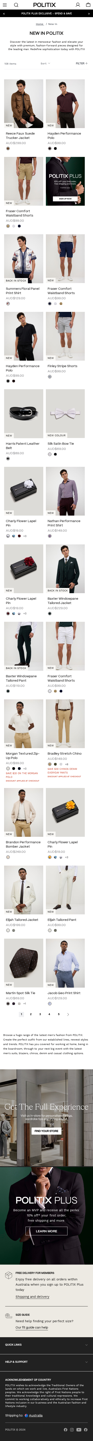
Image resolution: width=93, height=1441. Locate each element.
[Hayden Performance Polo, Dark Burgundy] (50, 148)
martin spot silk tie (20, 993)
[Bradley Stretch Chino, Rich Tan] (50, 764)
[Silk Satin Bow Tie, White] (50, 454)
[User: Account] (77, 5)
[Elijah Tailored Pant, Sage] (55, 930)
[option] (65, 103)
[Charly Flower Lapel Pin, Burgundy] (19, 536)
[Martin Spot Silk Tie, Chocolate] (8, 1004)
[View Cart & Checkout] (88, 6)
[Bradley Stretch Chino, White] (61, 764)
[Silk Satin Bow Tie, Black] (55, 454)
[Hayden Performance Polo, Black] (55, 148)
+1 (24, 1004)
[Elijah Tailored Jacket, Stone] (8, 930)
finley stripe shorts (62, 366)
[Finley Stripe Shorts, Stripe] (50, 377)
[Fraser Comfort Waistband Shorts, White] (13, 226)
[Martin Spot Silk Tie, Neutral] (19, 1004)
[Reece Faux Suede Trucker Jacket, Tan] (8, 148)
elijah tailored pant (62, 920)
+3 (24, 536)
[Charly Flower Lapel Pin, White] (8, 536)
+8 (66, 764)
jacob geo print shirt (64, 993)
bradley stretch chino (65, 753)
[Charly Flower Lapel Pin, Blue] (13, 536)
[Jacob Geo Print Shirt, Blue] (50, 1004)
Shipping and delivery (32, 1297)
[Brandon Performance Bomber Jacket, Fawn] (8, 857)
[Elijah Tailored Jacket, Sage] (13, 930)
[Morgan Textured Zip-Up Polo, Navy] (19, 769)
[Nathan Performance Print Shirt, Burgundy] (50, 536)
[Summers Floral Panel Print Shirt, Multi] (8, 304)
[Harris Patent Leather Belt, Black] (8, 459)
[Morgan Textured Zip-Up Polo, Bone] (8, 769)
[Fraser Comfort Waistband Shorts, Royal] (19, 226)
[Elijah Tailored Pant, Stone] (50, 930)
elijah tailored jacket (22, 920)
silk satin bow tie (61, 443)
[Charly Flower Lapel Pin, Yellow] (50, 857)
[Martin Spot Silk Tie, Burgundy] (13, 1004)
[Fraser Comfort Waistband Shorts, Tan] (8, 226)
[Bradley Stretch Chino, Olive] (55, 764)
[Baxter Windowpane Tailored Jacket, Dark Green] (50, 614)
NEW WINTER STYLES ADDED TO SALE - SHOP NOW (46, 13)
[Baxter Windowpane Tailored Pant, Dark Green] (8, 691)
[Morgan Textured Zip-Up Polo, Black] (13, 769)
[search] (16, 4)
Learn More (46, 1231)
